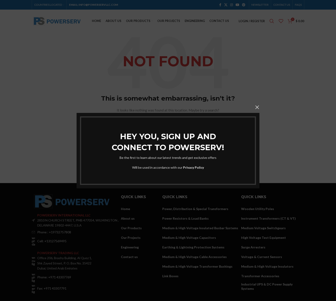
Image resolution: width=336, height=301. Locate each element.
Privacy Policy (193, 167)
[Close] (257, 107)
